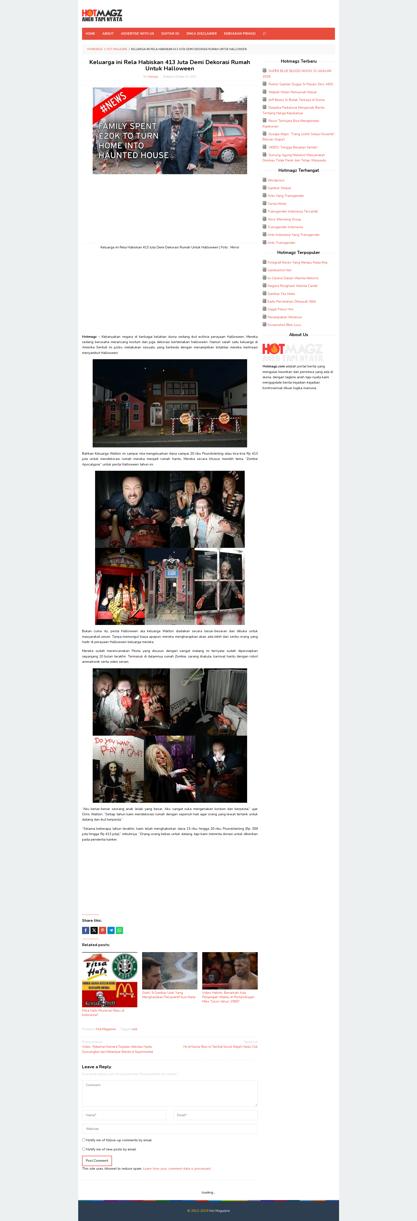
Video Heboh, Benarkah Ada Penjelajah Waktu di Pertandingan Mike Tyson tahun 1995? (228, 997)
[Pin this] (102, 930)
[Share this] (85, 930)
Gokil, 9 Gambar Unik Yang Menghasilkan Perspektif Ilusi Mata (168, 994)
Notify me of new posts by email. (111, 1149)
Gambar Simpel (279, 188)
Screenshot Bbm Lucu (284, 325)
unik (134, 1029)
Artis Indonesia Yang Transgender (294, 234)
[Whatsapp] (119, 930)
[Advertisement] (170, 208)
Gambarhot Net (279, 270)
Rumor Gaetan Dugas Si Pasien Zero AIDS (301, 84)
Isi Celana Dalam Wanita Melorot (293, 278)
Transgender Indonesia (285, 227)
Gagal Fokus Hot (280, 309)
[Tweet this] (94, 930)
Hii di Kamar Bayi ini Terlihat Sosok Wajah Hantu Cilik (220, 1044)
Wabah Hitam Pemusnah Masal (293, 92)
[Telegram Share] (111, 930)
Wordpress (276, 180)
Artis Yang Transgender (286, 195)
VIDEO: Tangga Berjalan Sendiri (293, 147)
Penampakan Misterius (285, 317)
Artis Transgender (281, 242)
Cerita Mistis (277, 203)
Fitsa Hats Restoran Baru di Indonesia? (103, 1012)
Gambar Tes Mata (281, 294)
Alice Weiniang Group (284, 219)
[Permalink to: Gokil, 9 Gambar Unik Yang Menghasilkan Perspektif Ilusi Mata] (169, 970)
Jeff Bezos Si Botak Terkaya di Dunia (297, 100)
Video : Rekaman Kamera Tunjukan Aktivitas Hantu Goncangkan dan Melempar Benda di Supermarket (117, 1047)
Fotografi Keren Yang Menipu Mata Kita (297, 262)
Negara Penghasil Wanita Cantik (293, 286)
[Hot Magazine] (102, 15)
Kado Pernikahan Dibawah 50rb (292, 301)
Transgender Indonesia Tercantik (293, 211)
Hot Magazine (106, 1029)
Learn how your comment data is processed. (177, 1168)
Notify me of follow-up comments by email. (119, 1140)
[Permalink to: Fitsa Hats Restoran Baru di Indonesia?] (109, 979)
